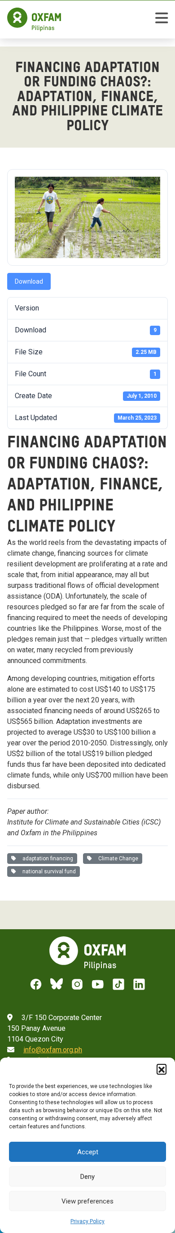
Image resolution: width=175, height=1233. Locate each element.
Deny (87, 1177)
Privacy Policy (87, 1221)
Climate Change (117, 858)
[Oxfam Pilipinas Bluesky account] (56, 984)
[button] (161, 1068)
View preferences (87, 1201)
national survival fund (48, 871)
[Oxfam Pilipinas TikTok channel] (118, 984)
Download (29, 281)
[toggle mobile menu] (161, 19)
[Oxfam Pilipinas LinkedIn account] (139, 984)
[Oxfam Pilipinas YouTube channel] (98, 984)
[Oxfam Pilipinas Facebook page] (36, 984)
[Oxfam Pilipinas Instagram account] (77, 984)
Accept (87, 1152)
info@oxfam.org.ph (52, 1050)
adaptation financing (46, 858)
